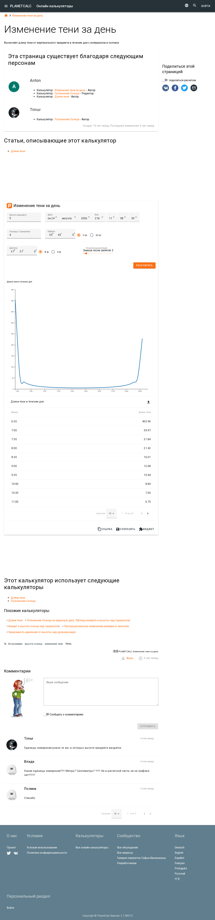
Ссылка (105, 529)
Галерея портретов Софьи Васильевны (141, 858)
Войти (205, 6)
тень (68, 643)
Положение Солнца (67, 93)
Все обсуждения (127, 847)
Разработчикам (126, 863)
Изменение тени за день (27, 15)
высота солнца (33, 643)
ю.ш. (99, 235)
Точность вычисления (96, 248)
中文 (177, 878)
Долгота (13, 248)
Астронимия (15, 643)
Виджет (146, 529)
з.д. (59, 251)
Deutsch (179, 847)
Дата (50, 215)
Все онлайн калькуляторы (92, 847)
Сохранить (125, 529)
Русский (180, 873)
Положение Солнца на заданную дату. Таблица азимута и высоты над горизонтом (78, 620)
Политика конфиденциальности (47, 852)
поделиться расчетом (182, 80)
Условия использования (42, 847)
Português (181, 868)
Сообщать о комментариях (66, 714)
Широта (51, 231)
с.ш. (85, 235)
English (179, 852)
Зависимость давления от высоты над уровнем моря (42, 632)
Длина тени (62, 96)
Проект (11, 847)
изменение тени (54, 643)
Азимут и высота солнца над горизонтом (34, 626)
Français (180, 863)
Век (96, 215)
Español (179, 858)
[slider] (98, 253)
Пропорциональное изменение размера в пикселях (96, 626)
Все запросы (125, 852)
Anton (129, 658)
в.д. (47, 251)
